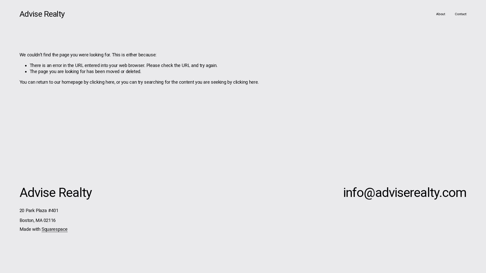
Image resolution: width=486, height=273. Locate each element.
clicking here (102, 82)
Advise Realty (42, 14)
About (440, 14)
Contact (461, 14)
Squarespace (55, 229)
